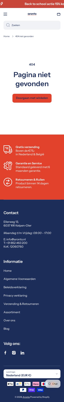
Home (7, 36)
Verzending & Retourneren (21, 304)
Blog (6, 328)
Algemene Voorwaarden (20, 279)
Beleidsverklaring (15, 287)
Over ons (9, 320)
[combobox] (32, 25)
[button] (58, 14)
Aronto (26, 397)
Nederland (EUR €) (18, 375)
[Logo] (32, 14)
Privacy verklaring (15, 295)
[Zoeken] (7, 25)
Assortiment (12, 312)
